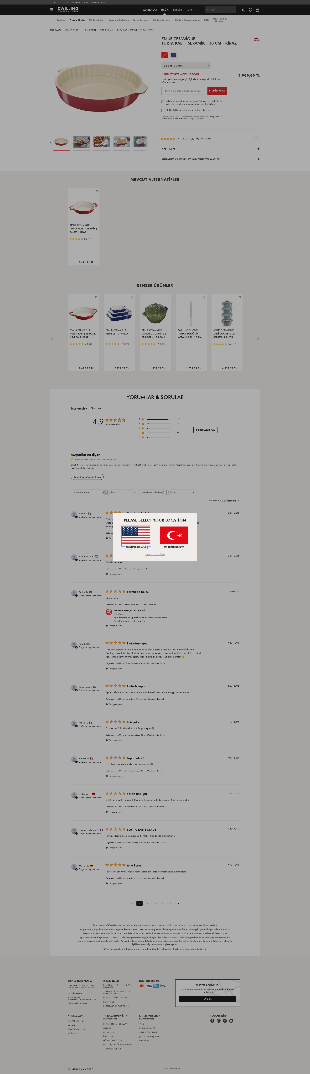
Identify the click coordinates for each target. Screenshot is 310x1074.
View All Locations (155, 554)
